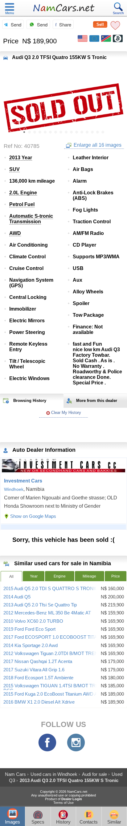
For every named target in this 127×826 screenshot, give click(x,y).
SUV (14, 169)
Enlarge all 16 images (96, 145)
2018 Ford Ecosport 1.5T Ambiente (38, 677)
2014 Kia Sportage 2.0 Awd (30, 645)
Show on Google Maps (33, 516)
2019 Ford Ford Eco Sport (29, 629)
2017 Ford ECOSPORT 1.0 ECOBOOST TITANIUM (56, 637)
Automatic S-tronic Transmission (31, 218)
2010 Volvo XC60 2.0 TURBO (33, 621)
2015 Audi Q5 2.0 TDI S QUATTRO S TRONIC (50, 588)
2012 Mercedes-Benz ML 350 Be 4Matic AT (47, 612)
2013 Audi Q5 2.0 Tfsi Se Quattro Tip (40, 604)
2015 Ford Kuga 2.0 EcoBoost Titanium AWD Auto (53, 694)
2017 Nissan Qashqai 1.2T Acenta (37, 661)
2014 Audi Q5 (17, 596)
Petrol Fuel (22, 204)
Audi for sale (94, 774)
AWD (15, 233)
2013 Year (20, 157)
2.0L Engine (23, 192)
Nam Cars (15, 774)
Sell (100, 24)
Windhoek (13, 489)
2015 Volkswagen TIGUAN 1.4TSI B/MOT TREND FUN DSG (59, 688)
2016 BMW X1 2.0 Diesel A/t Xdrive (39, 702)
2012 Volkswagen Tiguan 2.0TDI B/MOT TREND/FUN (57, 653)
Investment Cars (23, 480)
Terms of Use (63, 802)
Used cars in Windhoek (54, 774)
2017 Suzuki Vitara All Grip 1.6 (33, 669)
